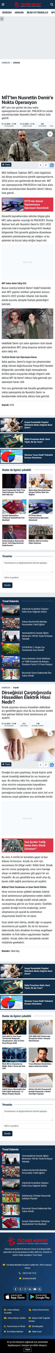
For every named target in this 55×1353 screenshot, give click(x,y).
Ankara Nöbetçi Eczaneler (11, 1311)
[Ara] (51, 4)
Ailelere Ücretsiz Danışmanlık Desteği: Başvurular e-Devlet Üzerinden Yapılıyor (40, 1091)
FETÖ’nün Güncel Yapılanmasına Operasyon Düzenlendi (38, 517)
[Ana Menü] (3, 4)
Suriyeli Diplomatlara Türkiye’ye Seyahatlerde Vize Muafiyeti (13, 517)
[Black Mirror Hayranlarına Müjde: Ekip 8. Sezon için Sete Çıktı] (14, 1054)
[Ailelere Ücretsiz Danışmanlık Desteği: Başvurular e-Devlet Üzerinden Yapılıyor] (41, 1080)
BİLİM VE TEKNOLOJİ (37, 12)
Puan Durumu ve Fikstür (16, 1326)
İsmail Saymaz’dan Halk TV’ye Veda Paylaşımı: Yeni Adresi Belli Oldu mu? (13, 492)
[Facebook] (15, 1289)
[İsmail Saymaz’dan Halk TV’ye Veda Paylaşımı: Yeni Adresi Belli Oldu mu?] (14, 481)
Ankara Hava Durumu (40, 1310)
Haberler (6, 63)
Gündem (16, 63)
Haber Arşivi (37, 1331)
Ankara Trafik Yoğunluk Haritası (39, 1319)
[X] (20, 1289)
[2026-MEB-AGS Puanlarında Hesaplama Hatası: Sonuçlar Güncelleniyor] (41, 1027)
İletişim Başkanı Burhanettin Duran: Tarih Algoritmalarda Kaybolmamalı (13, 543)
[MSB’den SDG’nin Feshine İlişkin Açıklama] (41, 531)
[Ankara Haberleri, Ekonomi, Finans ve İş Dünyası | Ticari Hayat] (27, 4)
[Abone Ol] (51, 165)
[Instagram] (25, 1289)
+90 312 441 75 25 (29, 1273)
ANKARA (19, 12)
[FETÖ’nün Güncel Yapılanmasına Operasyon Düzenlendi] (41, 506)
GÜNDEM (6, 12)
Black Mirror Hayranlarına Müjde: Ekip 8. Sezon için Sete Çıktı (13, 1066)
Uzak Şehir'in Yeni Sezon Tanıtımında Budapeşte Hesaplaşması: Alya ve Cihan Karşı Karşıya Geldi (13, 1039)
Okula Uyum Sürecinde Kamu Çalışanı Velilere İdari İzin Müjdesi (39, 492)
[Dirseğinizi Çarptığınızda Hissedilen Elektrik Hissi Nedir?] (27, 745)
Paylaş (7, 164)
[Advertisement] (27, 79)
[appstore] (15, 1297)
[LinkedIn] (30, 1289)
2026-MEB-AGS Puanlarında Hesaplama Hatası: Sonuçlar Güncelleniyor (39, 1038)
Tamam (27, 1350)
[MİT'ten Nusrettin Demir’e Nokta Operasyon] (27, 145)
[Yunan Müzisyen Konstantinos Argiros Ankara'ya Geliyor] (41, 1054)
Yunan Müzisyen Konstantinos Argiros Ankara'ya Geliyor (40, 1065)
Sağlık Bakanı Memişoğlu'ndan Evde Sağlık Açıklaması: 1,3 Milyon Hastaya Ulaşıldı (14, 1091)
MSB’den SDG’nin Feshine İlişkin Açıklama (38, 542)
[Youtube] (35, 1289)
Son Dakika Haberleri (15, 1331)
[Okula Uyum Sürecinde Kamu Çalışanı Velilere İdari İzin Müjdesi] (41, 481)
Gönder (7, 585)
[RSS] (39, 1289)
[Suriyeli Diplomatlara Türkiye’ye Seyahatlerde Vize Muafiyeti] (14, 506)
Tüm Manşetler (37, 1326)
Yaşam (16, 688)
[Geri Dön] (2, 19)
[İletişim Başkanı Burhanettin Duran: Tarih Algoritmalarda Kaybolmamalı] (14, 531)
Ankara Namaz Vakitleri (17, 1318)
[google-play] (40, 1297)
